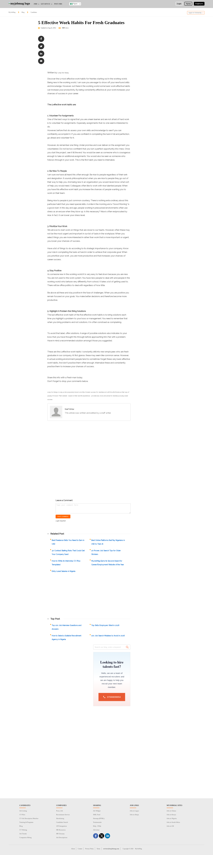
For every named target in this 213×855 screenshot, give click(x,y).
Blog (23, 12)
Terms (98, 849)
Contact (80, 849)
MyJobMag (12, 12)
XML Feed (96, 815)
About (73, 849)
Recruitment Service (63, 815)
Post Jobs (58, 4)
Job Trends (23, 834)
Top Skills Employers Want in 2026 (105, 625)
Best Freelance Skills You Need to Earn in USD (68, 542)
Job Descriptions (61, 837)
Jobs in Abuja (134, 815)
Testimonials (97, 822)
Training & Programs (26, 822)
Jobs (35, 4)
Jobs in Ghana (171, 811)
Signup (188, 4)
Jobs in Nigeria (172, 818)
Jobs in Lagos (134, 811)
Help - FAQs (97, 826)
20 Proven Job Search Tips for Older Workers (106, 552)
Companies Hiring (25, 837)
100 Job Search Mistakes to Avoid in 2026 (108, 636)
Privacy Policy (89, 849)
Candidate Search (62, 822)
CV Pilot (22, 815)
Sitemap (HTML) (98, 818)
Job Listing (23, 811)
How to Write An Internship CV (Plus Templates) (66, 563)
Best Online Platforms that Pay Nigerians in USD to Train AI (108, 542)
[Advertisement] (88, 51)
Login (179, 4)
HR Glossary (60, 834)
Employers (199, 4)
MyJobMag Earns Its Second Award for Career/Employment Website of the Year (107, 563)
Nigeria (75, 4)
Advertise (96, 830)
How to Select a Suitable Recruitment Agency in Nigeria (66, 637)
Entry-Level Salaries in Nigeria (63, 571)
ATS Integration (61, 826)
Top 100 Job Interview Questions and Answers (66, 627)
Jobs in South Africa (173, 822)
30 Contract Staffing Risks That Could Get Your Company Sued (68, 552)
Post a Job (59, 811)
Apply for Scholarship (195, 13)
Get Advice (45, 4)
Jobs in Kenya (171, 815)
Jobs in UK (170, 826)
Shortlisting (60, 818)
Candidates (34, 12)
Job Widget (97, 811)
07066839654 (114, 697)
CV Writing (23, 830)
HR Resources (61, 830)
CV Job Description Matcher (28, 818)
